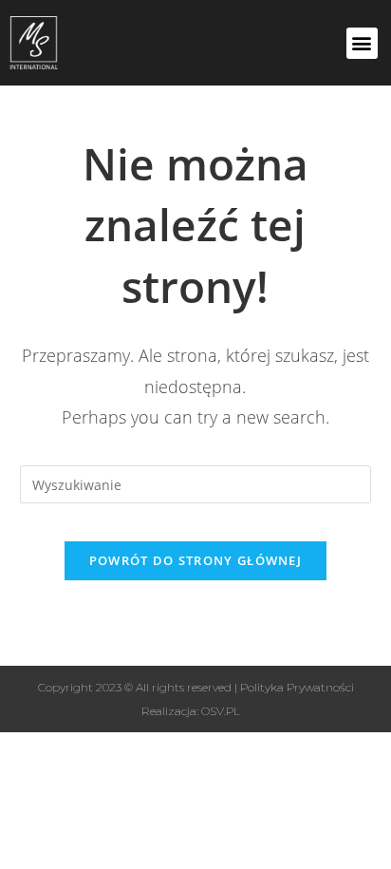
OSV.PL (220, 711)
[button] (362, 43)
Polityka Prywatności (297, 687)
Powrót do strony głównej (195, 560)
